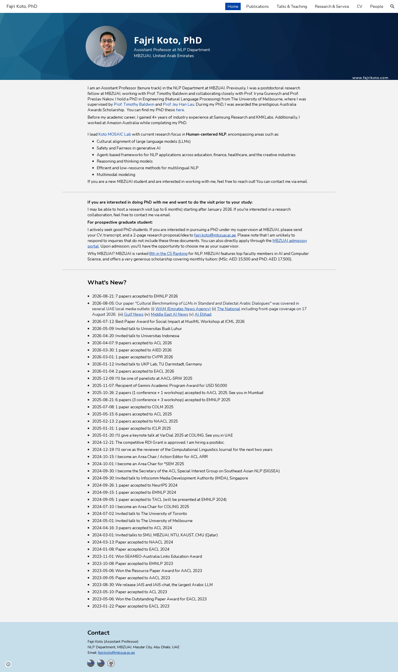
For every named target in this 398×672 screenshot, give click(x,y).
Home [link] (233, 6)
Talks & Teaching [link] (292, 6)
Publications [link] (257, 6)
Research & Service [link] (332, 6)
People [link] (376, 6)
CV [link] (359, 6)
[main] (210, 43)
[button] (392, 6)
